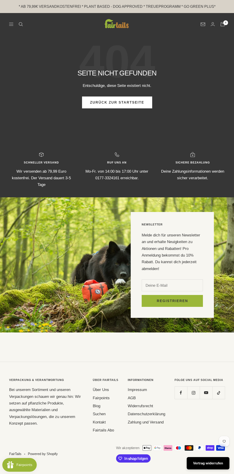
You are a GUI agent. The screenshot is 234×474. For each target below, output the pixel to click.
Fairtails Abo (103, 430)
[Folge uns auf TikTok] (218, 392)
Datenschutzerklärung (146, 414)
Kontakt (99, 422)
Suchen (99, 414)
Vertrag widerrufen (208, 463)
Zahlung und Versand (146, 422)
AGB (132, 398)
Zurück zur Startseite (117, 102)
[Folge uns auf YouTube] (206, 392)
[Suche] (21, 24)
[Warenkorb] (222, 24)
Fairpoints (101, 398)
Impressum (137, 390)
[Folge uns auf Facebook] (181, 392)
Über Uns (101, 390)
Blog (96, 406)
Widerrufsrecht (140, 406)
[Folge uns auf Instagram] (193, 392)
